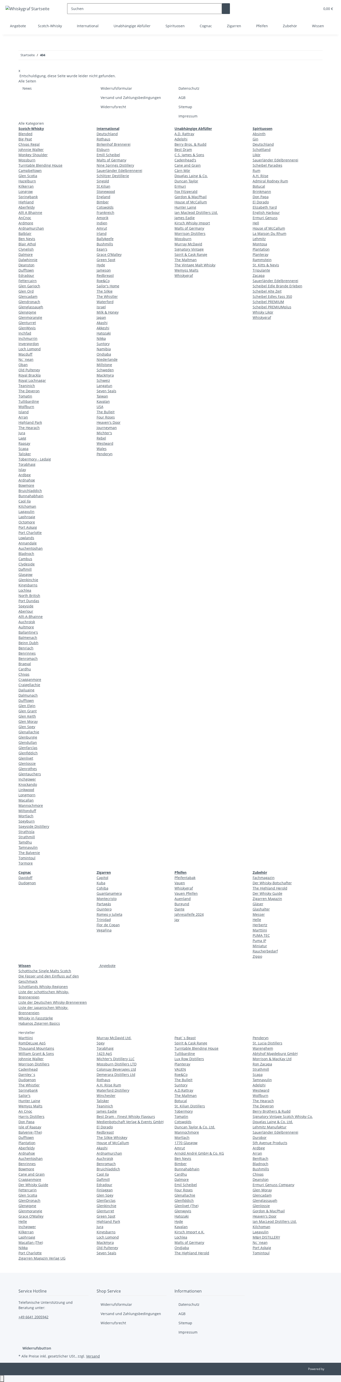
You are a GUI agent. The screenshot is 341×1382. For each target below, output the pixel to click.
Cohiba (102, 888)
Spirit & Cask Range (190, 254)
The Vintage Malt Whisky (194, 265)
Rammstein (262, 259)
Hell (256, 223)
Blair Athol (27, 244)
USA (100, 406)
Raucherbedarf (265, 951)
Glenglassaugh (30, 307)
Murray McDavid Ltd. (114, 1037)
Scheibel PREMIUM (268, 301)
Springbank (28, 196)
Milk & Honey (108, 312)
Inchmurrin (27, 338)
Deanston (26, 265)
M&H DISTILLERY (266, 1237)
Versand (93, 1356)
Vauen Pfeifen (186, 893)
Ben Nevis (26, 238)
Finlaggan (105, 1190)
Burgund (181, 904)
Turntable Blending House (40, 165)
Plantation (261, 249)
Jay (176, 919)
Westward (105, 443)
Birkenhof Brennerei (114, 144)
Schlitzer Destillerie (113, 175)
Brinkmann (262, 191)
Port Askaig (27, 527)
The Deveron (29, 391)
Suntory (103, 343)
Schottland (262, 149)
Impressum (187, 116)
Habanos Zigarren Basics (39, 1023)
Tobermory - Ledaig (34, 459)
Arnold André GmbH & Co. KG (199, 1153)
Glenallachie (28, 732)
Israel (101, 307)
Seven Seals (106, 391)
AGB (181, 97)
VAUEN (180, 1069)
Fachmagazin (264, 877)
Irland (102, 233)
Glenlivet (25, 758)
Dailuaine (26, 690)
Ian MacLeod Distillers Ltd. (275, 1221)
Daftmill (25, 569)
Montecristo (107, 898)
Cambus (25, 558)
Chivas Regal (29, 144)
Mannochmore (30, 805)
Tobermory (183, 1111)
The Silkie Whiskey (112, 1137)
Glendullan (27, 742)
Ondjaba (104, 354)
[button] (306, 8)
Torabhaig (26, 464)
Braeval (24, 663)
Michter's (104, 433)
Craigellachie (29, 684)
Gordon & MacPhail (190, 196)
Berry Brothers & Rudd (272, 1111)
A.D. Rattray (184, 133)
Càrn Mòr (182, 170)
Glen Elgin (26, 705)
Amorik (102, 217)
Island (23, 412)
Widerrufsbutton (36, 1348)
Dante (179, 909)
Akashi (102, 322)
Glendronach (29, 301)
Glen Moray (28, 721)
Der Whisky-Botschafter (272, 883)
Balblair (24, 233)
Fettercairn (27, 280)
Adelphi (180, 139)
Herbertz (260, 924)
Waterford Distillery (113, 1090)
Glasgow (25, 574)
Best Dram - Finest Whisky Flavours (126, 1116)
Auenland (182, 898)
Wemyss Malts (186, 270)
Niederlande (107, 359)
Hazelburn (27, 181)
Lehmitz (259, 238)
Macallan (26, 800)
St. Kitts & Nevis (266, 265)
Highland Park (30, 422)
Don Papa (261, 196)
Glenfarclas (27, 747)
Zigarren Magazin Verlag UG (41, 1258)
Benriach (25, 648)
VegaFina (104, 930)
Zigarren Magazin (267, 898)
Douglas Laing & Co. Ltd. (273, 1121)
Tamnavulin (28, 847)
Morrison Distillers (189, 233)
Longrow (25, 191)
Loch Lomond (29, 349)
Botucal (259, 186)
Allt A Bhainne (30, 212)
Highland (26, 202)
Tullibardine (28, 401)
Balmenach (27, 637)
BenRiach (260, 1158)
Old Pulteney (29, 370)
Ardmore (25, 223)
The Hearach (29, 427)
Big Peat (25, 139)
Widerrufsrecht (113, 106)
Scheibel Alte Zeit (267, 291)
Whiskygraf (183, 275)
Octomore (26, 522)
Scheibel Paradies (267, 165)
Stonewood (106, 191)
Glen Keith (27, 716)
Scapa (23, 448)
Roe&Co (103, 280)
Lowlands (26, 537)
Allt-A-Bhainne (30, 616)
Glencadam (27, 296)
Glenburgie (27, 737)
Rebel (101, 438)
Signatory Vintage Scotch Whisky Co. (283, 1116)
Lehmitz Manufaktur (270, 1127)
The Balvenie (29, 852)
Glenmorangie (30, 317)
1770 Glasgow (185, 1142)
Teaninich (26, 385)
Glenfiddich (28, 753)
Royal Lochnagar (32, 380)
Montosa (260, 244)
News (27, 88)
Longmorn (26, 795)
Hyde (101, 265)
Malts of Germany (111, 160)
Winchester (106, 1095)
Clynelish (26, 249)
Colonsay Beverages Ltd (116, 1069)
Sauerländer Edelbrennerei (119, 170)
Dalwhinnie (27, 259)
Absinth (259, 133)
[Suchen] (226, 8)
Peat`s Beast (185, 1037)
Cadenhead (28, 1069)
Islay (22, 469)
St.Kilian (103, 186)
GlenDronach (29, 1200)
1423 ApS (104, 1053)
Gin (255, 139)
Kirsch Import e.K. (189, 1232)
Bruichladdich (30, 490)
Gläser (258, 904)
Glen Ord (26, 291)
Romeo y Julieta (109, 914)
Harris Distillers (31, 1116)
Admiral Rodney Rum (270, 181)
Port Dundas (28, 600)
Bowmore (26, 485)
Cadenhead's (185, 160)
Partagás (104, 904)
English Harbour (266, 212)
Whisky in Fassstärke (35, 1018)
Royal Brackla (29, 375)
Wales (102, 448)
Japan (101, 317)
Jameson (104, 270)
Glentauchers (29, 774)
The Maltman (185, 259)
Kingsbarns (27, 585)
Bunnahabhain (30, 495)
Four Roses (106, 417)
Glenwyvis (182, 1211)
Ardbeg (24, 474)
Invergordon (28, 343)
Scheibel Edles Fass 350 (272, 296)
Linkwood (26, 789)
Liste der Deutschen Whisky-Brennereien (52, 1002)
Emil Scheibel (185, 1184)
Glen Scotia (27, 175)
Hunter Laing (185, 207)
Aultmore (26, 627)
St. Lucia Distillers (267, 1043)
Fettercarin (27, 1190)
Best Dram (183, 149)
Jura (21, 433)
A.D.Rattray (183, 1090)
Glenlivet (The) (186, 1205)
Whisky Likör (263, 312)
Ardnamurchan (31, 228)
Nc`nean (25, 359)
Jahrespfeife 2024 (189, 914)
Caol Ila (24, 501)
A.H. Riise (260, 175)
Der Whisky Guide (267, 893)
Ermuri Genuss (265, 217)
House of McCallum (190, 202)
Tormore (25, 863)
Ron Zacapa (262, 1064)
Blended (25, 133)
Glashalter (261, 909)
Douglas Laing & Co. (191, 175)
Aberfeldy (26, 207)
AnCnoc (24, 217)
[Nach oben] (2, 1378)
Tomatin (25, 396)
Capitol (102, 877)
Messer (259, 914)
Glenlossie (27, 763)
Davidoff (25, 877)
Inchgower (27, 779)
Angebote (107, 965)
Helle (257, 919)
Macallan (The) (30, 1242)
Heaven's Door (109, 422)
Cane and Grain (187, 165)
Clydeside (26, 564)
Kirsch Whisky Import (192, 223)
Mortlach (25, 816)
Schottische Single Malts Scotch (44, 970)
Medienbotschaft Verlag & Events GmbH (130, 1121)
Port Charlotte (30, 532)
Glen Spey (26, 726)
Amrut (102, 228)
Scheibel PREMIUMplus (272, 307)
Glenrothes (27, 768)
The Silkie (105, 291)
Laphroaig (26, 516)
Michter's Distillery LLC (116, 1058)
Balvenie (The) (30, 1132)
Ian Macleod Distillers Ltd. (196, 212)
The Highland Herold (270, 888)
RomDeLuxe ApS (32, 1043)
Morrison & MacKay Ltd (272, 1058)
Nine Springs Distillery (115, 165)
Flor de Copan (108, 924)
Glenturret (27, 322)
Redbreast (105, 275)
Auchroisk (26, 621)
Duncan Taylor (186, 181)
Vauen (179, 883)
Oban (23, 364)
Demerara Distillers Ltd (116, 1074)
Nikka (101, 338)
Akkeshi (103, 328)
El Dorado (261, 202)
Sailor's (24, 1095)
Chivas (23, 674)
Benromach (28, 658)
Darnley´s (26, 1074)
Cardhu (24, 669)
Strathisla (26, 831)
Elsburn (103, 149)
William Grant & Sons (36, 1053)
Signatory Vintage (189, 249)
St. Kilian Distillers (189, 1106)
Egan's (102, 249)
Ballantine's (28, 632)
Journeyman (107, 427)
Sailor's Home (108, 286)
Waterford (105, 301)
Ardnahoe (26, 480)
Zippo (257, 956)
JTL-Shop (331, 1369)
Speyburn (26, 821)
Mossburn (26, 160)
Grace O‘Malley (109, 254)
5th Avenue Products (270, 1142)
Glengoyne (27, 312)
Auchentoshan (30, 548)
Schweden (105, 370)
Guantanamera (109, 893)
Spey (101, 1043)
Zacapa (259, 275)
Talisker (24, 454)
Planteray (260, 254)
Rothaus (103, 139)
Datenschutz (188, 88)
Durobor (260, 1137)
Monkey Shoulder (33, 154)
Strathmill (26, 837)
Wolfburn (26, 406)
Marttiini (260, 930)
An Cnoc (25, 1111)
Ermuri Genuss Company (273, 1184)
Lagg (22, 438)
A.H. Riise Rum (109, 1085)
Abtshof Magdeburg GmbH (275, 1053)
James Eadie (184, 217)
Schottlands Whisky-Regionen (43, 986)
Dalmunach (28, 695)
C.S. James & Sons (189, 154)
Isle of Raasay (29, 1127)
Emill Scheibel (108, 154)
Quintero (104, 909)
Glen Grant (27, 711)
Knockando (27, 784)
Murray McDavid (188, 244)
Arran (23, 417)
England (103, 196)
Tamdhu (25, 842)
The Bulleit (106, 412)
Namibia (104, 349)
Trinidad (104, 919)
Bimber (103, 202)
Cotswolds (105, 207)
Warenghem (263, 1048)
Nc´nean (260, 1242)
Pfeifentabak (184, 877)
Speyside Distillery (33, 826)
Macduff (25, 354)
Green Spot (106, 259)
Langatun (104, 385)
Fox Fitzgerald (185, 191)
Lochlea (24, 590)
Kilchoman (27, 506)
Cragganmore (29, 679)
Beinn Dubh (28, 642)
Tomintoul (26, 858)
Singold (103, 181)
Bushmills (105, 244)
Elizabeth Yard (265, 207)
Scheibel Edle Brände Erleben (277, 286)
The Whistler (107, 296)
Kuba (101, 883)
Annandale (27, 543)
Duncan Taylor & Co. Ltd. (194, 1127)
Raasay (24, 443)
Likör (257, 154)
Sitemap (185, 106)
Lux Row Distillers (189, 1058)
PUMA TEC (261, 935)
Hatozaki (104, 333)
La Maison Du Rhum (269, 233)
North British (29, 595)
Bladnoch (26, 553)
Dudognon (27, 883)
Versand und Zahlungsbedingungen (131, 97)
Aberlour (25, 611)
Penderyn (105, 454)
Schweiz (103, 380)
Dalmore (25, 254)
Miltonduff (27, 810)
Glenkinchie (28, 579)
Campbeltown (30, 170)
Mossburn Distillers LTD (117, 1064)
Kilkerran (26, 186)
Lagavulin (26, 511)
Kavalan (103, 401)
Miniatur (260, 945)
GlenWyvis (27, 328)
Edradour (26, 275)
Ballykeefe (105, 238)
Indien (102, 223)
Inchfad (24, 333)
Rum (256, 170)
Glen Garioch (29, 286)
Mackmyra (105, 375)
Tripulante (261, 270)
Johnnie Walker (31, 149)
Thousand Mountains (36, 1048)
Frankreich (105, 212)
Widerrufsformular (116, 88)
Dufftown (26, 270)
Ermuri (180, 186)
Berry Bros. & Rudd (190, 144)
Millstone (104, 364)
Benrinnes (27, 653)
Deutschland (107, 133)
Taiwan (102, 396)
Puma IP (259, 940)
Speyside (25, 606)
